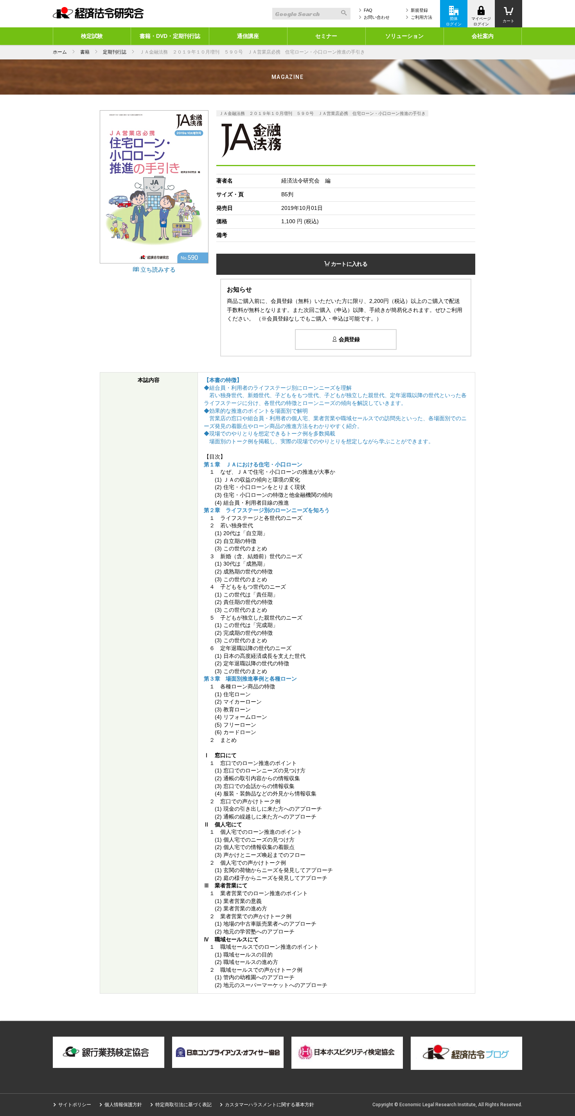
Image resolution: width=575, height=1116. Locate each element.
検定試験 (92, 36)
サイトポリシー (74, 1104)
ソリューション (404, 36)
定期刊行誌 (114, 52)
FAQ (368, 10)
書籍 (85, 52)
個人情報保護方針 (123, 1104)
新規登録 (419, 10)
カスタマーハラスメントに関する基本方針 (269, 1104)
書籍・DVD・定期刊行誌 (170, 36)
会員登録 (348, 339)
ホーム (60, 52)
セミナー (326, 36)
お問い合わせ (377, 17)
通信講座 (248, 36)
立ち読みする (157, 269)
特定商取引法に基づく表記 (183, 1104)
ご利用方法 (421, 17)
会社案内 (483, 36)
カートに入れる (348, 264)
